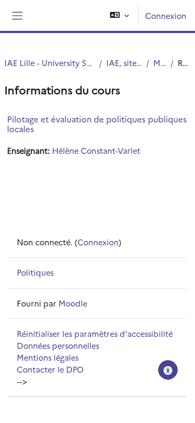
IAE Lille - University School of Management (49, 62)
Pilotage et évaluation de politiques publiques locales (97, 123)
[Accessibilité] (168, 370)
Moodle (72, 303)
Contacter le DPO (50, 369)
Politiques (35, 272)
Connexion (165, 15)
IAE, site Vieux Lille (124, 62)
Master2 (160, 62)
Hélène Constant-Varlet (96, 150)
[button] (119, 15)
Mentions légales (48, 357)
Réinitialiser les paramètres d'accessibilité (95, 333)
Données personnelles (58, 345)
